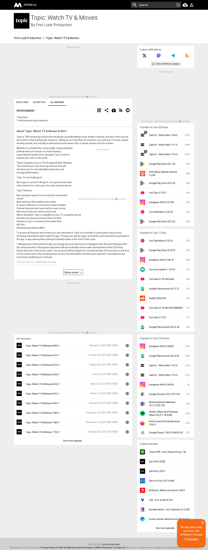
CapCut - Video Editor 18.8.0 (163, 135)
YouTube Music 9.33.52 (161, 212)
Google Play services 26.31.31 (164, 288)
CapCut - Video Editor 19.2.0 (163, 365)
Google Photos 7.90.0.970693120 (166, 432)
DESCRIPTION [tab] (39, 102)
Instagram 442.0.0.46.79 (161, 260)
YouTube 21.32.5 (157, 192)
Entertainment (26, 110)
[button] (99, 110)
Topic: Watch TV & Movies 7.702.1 (43, 432)
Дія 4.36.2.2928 (157, 461)
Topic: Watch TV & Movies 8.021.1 (43, 393)
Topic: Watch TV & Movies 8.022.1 (43, 384)
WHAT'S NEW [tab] (22, 102)
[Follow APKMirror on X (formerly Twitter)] (144, 56)
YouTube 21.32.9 (157, 317)
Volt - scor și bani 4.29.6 (161, 500)
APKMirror (30, 5)
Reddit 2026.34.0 (157, 298)
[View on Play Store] (114, 110)
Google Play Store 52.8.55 (162, 250)
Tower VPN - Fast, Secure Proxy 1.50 (167, 452)
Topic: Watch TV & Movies (62, 38)
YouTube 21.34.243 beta (161, 279)
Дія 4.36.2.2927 (157, 471)
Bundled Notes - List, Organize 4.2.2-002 (169, 509)
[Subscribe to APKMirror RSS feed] (187, 56)
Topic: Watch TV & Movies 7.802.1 (43, 422)
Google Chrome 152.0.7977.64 (164, 394)
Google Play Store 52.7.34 (162, 164)
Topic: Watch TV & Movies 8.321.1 (43, 355)
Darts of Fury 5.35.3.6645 (162, 480)
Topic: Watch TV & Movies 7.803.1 (43, 413)
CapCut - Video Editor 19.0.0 (163, 154)
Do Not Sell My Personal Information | (75, 547)
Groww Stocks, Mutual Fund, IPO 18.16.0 (169, 519)
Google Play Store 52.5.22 (162, 221)
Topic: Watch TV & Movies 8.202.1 (43, 374)
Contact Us (119, 547)
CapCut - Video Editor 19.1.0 (163, 144)
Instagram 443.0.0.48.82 (161, 346)
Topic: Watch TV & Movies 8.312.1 (43, 365)
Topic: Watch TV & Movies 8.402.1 (43, 345)
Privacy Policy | (48, 547)
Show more (71, 272)
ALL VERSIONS (57, 102)
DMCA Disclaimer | (104, 547)
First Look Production (54, 25)
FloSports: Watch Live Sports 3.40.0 (167, 490)
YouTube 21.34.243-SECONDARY (166, 308)
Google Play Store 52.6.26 (162, 183)
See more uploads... (73, 440)
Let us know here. (111, 544)
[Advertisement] (73, 71)
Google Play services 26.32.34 (164, 327)
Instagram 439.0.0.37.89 (161, 202)
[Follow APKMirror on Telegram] (173, 56)
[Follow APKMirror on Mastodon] (159, 56)
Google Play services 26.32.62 (164, 356)
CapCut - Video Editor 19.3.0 (163, 375)
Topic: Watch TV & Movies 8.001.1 (43, 403)
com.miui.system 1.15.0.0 (162, 269)
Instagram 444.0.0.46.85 (161, 384)
